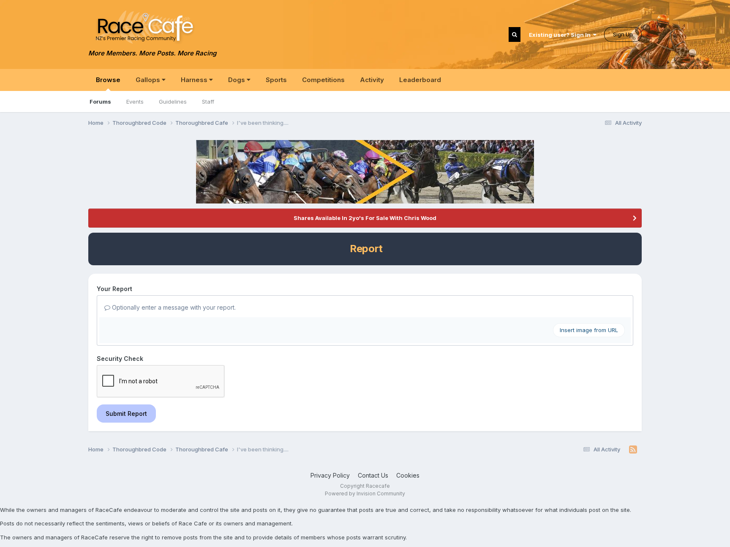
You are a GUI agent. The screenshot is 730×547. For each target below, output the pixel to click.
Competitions (323, 80)
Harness (195, 80)
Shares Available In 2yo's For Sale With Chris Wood (365, 217)
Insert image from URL (589, 330)
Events (135, 101)
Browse (108, 80)
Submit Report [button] (126, 413)
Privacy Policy (330, 475)
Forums (100, 101)
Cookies (407, 475)
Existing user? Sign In (561, 34)
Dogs (237, 80)
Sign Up (623, 34)
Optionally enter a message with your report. (173, 307)
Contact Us (373, 475)
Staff (208, 101)
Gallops (149, 80)
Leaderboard (420, 80)
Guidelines (173, 101)
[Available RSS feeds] (633, 450)
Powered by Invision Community (365, 493)
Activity (372, 80)
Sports (276, 80)
